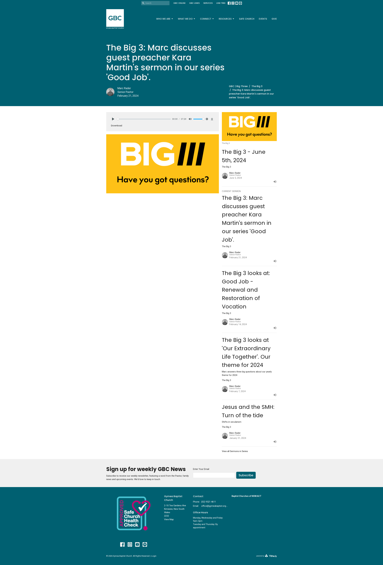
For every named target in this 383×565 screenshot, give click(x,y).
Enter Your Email (201, 469)
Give (274, 18)
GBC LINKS (194, 3)
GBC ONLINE (179, 3)
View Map (169, 519)
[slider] (144, 119)
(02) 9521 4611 (208, 501)
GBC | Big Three (238, 86)
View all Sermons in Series (235, 451)
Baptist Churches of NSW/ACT (246, 496)
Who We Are (163, 18)
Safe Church (246, 18)
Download (116, 125)
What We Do (185, 18)
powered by (264, 558)
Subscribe (246, 475)
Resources (225, 18)
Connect (205, 18)
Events (263, 18)
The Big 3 (256, 86)
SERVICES (208, 3)
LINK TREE (220, 3)
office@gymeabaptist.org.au (215, 506)
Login (153, 556)
